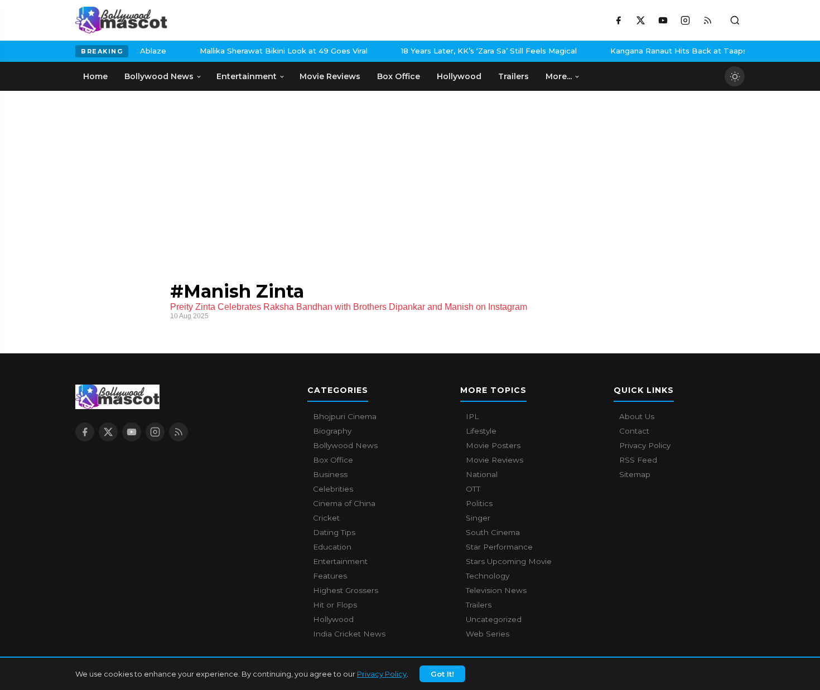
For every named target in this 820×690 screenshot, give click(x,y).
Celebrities (333, 488)
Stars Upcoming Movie (509, 561)
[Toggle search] (735, 20)
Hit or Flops (335, 604)
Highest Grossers (345, 590)
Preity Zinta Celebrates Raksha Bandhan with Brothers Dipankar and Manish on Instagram (348, 307)
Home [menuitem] (95, 76)
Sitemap (634, 474)
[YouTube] (662, 20)
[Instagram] (685, 20)
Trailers (478, 604)
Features (330, 575)
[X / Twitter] (640, 20)
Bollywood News (345, 445)
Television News (496, 590)
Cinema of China (344, 503)
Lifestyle (481, 430)
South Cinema (493, 532)
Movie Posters (493, 445)
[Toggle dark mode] (735, 76)
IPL (472, 416)
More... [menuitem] (559, 76)
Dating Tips (334, 532)
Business (330, 474)
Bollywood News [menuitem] (159, 76)
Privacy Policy (382, 673)
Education (332, 546)
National (482, 474)
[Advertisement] (159, 174)
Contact (634, 430)
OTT (473, 488)
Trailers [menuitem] (513, 76)
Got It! (442, 673)
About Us (636, 416)
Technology (487, 575)
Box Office (333, 459)
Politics (479, 503)
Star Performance (499, 546)
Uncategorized (494, 619)
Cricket (326, 517)
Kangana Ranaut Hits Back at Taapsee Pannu (455, 50)
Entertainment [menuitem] (246, 76)
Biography (332, 430)
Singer (478, 517)
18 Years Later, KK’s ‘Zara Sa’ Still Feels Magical (248, 50)
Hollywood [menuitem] (459, 76)
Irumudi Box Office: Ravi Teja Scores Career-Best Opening (685, 50)
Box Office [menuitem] (398, 76)
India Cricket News (349, 633)
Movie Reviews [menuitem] (330, 76)
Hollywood (333, 619)
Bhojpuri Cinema (345, 416)
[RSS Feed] (707, 20)
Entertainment (340, 561)
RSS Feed (638, 459)
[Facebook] (618, 20)
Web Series (487, 633)
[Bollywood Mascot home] (121, 20)
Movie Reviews (494, 459)
